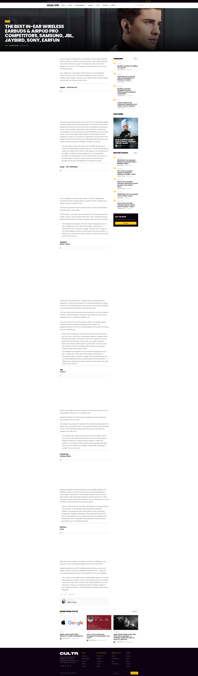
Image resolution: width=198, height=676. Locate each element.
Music (63, 5)
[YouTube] (134, 1)
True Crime (99, 661)
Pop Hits (84, 661)
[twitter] (68, 665)
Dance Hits (84, 656)
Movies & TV (100, 656)
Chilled (83, 663)
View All (135, 611)
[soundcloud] (70, 665)
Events (128, 661)
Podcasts (99, 658)
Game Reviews (115, 658)
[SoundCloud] (138, 1)
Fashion (98, 666)
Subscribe (148, 1)
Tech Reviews (115, 663)
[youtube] (65, 665)
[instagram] (63, 665)
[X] (136, 1)
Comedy (99, 663)
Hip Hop (84, 666)
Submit (113, 5)
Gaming (90, 5)
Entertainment (80, 5)
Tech (97, 5)
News (70, 5)
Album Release (85, 658)
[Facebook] (129, 1)
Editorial (128, 663)
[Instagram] (131, 1)
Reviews (105, 5)
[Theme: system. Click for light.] (142, 1)
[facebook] (60, 665)
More (136, 58)
